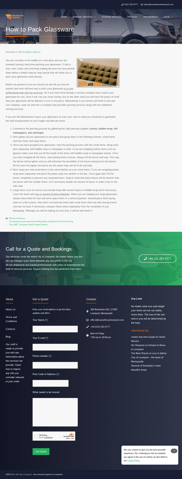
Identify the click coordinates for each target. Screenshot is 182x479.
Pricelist (132, 17)
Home (64, 17)
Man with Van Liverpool (21, 474)
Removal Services (82, 17)
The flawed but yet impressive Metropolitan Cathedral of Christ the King (41, 221)
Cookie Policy (133, 460)
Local (167, 17)
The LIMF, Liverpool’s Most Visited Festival (28, 224)
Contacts (10, 329)
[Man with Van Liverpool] (14, 17)
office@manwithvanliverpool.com (107, 320)
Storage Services (112, 17)
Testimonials (150, 17)
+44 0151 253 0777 (100, 327)
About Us (10, 309)
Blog (8, 336)
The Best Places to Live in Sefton (149, 353)
